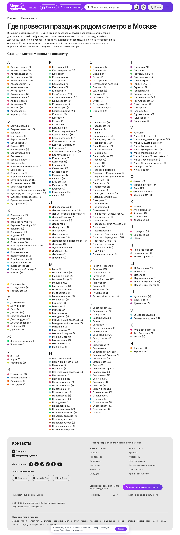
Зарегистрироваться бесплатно (142, 487)
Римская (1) (99, 286)
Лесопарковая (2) (62, 220)
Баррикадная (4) (19, 139)
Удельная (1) (140, 132)
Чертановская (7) (143, 253)
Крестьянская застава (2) (66, 151)
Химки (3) (138, 206)
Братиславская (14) (21, 186)
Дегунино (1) (17, 305)
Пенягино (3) (100, 152)
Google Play (43, 478)
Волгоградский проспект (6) (26, 245)
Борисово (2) (17, 169)
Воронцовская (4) (20, 262)
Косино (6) (58, 121)
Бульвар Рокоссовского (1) (25, 196)
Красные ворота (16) (64, 141)
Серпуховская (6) (102, 338)
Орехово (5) (99, 94)
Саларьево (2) (100, 314)
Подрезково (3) (101, 207)
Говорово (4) (17, 284)
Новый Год (95, 469)
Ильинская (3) (18, 381)
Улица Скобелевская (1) (146, 159)
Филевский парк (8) (144, 184)
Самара (34, 524)
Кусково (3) (58, 188)
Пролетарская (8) (102, 230)
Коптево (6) (59, 117)
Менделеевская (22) (63, 296)
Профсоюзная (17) (103, 247)
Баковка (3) (16, 132)
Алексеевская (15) (20, 84)
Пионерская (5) (101, 186)
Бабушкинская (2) (20, 125)
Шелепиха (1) (140, 271)
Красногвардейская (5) (65, 131)
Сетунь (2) (98, 341)
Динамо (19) (17, 312)
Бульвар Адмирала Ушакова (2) (28, 190)
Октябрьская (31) (102, 80)
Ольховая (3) (100, 90)
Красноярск (109, 521)
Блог (115, 495)
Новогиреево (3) (61, 395)
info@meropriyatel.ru (27, 455)
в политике (77, 530)
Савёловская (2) (102, 311)
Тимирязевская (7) (143, 94)
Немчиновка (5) (61, 378)
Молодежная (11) (61, 330)
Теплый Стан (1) (142, 84)
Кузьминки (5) (60, 168)
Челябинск (51, 524)
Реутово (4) (99, 276)
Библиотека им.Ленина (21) (25, 166)
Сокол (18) (98, 365)
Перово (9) (99, 166)
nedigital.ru (37, 506)
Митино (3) (58, 309)
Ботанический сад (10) (23, 180)
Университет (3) (142, 166)
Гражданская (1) (19, 287)
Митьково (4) (60, 313)
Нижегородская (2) (63, 385)
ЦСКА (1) (138, 238)
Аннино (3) (16, 107)
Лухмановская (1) (62, 247)
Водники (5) (17, 235)
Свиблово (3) (100, 324)
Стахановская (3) (102, 392)
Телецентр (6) (141, 80)
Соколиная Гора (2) (103, 368)
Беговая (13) (17, 146)
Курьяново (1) (60, 185)
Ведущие (94, 473)
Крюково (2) (59, 165)
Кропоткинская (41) (63, 154)
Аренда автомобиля (139, 473)
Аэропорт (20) (18, 114)
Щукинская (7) (141, 303)
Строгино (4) (100, 399)
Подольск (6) (100, 203)
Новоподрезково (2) (64, 419)
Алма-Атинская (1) (20, 87)
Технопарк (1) (141, 90)
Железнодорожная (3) (22, 341)
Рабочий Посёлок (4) (105, 265)
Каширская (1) (60, 84)
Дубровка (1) (17, 326)
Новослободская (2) (63, 422)
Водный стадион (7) (21, 238)
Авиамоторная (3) (20, 70)
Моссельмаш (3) (61, 343)
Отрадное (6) (100, 104)
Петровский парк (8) (104, 169)
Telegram (21, 451)
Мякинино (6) (60, 346)
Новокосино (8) (61, 405)
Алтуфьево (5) (18, 90)
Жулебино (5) (17, 344)
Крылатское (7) (61, 158)
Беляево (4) (17, 156)
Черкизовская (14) (143, 249)
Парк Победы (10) (103, 146)
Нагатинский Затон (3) (65, 361)
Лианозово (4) (60, 234)
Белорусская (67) (20, 152)
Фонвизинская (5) (143, 191)
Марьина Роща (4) (62, 276)
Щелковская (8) (142, 296)
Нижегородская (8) (63, 382)
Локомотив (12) (61, 237)
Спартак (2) (99, 385)
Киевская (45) (60, 87)
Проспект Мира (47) (104, 240)
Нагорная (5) (59, 365)
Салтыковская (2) (102, 317)
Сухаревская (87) (102, 405)
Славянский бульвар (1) (106, 355)
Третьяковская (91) (144, 97)
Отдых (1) (98, 100)
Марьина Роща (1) (62, 279)
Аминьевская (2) (19, 94)
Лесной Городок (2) (63, 217)
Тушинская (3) (141, 117)
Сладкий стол (136, 469)
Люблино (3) (59, 254)
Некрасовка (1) (60, 375)
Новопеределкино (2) (64, 412)
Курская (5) (58, 178)
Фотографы (134, 457)
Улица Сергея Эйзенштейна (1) (150, 156)
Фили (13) (138, 188)
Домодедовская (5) (21, 322)
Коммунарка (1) (61, 107)
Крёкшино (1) (59, 148)
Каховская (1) (59, 73)
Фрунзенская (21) (143, 194)
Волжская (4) (17, 249)
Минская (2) (59, 306)
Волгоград (46, 521)
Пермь (163, 521)
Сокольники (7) (101, 375)
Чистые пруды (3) (143, 256)
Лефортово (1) (60, 223)
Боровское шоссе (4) (22, 176)
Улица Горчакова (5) (145, 146)
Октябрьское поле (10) (105, 84)
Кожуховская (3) (61, 100)
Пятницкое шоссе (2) (105, 254)
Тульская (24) (141, 111)
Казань (84, 521)
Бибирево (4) (17, 163)
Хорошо (121, 529)
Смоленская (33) (102, 361)
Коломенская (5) (61, 104)
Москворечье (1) (61, 340)
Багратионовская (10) (22, 129)
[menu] (167, 7)
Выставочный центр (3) (23, 269)
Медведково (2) (61, 292)
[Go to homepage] (19, 7)
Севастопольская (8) (104, 328)
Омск (155, 521)
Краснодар (95, 521)
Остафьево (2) (101, 97)
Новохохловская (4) (63, 426)
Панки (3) (98, 132)
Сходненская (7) (102, 409)
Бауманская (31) (19, 142)
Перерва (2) (99, 159)
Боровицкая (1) (19, 173)
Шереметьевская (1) (144, 278)
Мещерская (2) (60, 299)
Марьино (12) (59, 282)
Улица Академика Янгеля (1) (149, 142)
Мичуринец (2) (60, 316)
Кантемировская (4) (63, 70)
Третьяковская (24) (144, 100)
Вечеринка (95, 461)
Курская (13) (59, 181)
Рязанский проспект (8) (106, 296)
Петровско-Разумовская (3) (108, 173)
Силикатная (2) (101, 345)
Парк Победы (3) (102, 142)
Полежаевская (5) (103, 217)
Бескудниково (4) (20, 159)
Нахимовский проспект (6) (67, 372)
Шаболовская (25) (143, 268)
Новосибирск (143, 521)
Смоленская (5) (101, 358)
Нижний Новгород (126, 521)
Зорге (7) (15, 359)
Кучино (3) (58, 195)
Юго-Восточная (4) (144, 329)
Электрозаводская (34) (146, 318)
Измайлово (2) (18, 374)
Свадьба (94, 452)
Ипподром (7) (18, 384)
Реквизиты (95, 495)
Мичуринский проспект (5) (67, 323)
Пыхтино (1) (99, 250)
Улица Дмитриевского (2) (148, 149)
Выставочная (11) (20, 265)
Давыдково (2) (18, 302)
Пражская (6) (100, 220)
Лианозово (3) (60, 230)
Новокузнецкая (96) (63, 409)
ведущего (46, 46)
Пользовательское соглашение (27, 495)
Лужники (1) (59, 244)
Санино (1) (98, 321)
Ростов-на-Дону (20, 524)
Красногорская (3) (62, 134)
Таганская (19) (141, 67)
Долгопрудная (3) (20, 319)
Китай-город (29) (62, 94)
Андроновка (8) (19, 100)
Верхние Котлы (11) (21, 221)
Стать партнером (71, 7)
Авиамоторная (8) (20, 67)
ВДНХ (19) (16, 218)
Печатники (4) (101, 180)
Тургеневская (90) (143, 114)
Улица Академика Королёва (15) (151, 139)
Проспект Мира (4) (104, 244)
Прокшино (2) (100, 227)
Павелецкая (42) (102, 125)
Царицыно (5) (141, 231)
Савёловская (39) (102, 307)
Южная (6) (139, 336)
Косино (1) (58, 124)
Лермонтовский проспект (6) (69, 213)
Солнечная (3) (100, 378)
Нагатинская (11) (61, 358)
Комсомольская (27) (63, 111)
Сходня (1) (98, 412)
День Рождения (98, 448)
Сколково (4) (100, 348)
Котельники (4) (60, 127)
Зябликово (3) (18, 362)
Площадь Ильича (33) (105, 196)
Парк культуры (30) (104, 139)
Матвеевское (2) (61, 286)
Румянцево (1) (101, 292)
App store (23, 478)
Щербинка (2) (141, 299)
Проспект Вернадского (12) (108, 237)
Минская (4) (59, 303)
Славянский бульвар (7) (106, 351)
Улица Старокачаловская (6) (149, 163)
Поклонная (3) (101, 210)
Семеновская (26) (103, 334)
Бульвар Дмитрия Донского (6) (28, 193)
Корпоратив (96, 457)
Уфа (42, 524)
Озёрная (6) (99, 70)
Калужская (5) (60, 67)
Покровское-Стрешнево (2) (108, 213)
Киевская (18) (60, 90)
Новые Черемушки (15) (65, 429)
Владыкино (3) (18, 232)
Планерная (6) (101, 190)
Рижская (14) (100, 282)
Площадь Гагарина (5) (105, 193)
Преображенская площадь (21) (110, 223)
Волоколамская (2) (21, 252)
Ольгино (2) (99, 87)
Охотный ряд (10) (102, 107)
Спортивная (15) (102, 388)
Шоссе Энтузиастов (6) (146, 285)
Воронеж (58, 521)
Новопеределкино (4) (64, 415)
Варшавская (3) (19, 215)
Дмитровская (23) (20, 316)
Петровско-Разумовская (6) (109, 176)
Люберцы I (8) (60, 250)
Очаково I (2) (100, 111)
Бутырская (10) (18, 203)
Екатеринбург (72, 521)
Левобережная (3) (62, 207)
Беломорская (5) (19, 149)
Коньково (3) (59, 114)
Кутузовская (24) (61, 192)
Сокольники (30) (102, 372)
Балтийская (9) (18, 136)
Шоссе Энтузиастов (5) (146, 281)
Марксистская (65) (62, 272)
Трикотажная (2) (142, 104)
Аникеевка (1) (18, 104)
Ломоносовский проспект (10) (69, 240)
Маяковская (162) (62, 289)
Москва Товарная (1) (64, 333)
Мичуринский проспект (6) (67, 319)
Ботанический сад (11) (23, 183)
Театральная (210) (143, 73)
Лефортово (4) (60, 227)
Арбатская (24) (18, 111)
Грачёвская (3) (18, 290)
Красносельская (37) (64, 138)
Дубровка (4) (17, 329)
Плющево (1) (100, 200)
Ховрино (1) (140, 213)
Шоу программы (137, 461)
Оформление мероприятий (142, 465)
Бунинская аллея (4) (21, 200)
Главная (11, 18)
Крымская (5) (59, 161)
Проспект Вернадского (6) (108, 234)
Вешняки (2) (17, 228)
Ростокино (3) (101, 289)
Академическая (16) (21, 80)
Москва (32, 7)
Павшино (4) (100, 129)
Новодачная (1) (60, 402)
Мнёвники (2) (60, 326)
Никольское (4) (61, 388)
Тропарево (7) (141, 107)
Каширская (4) (60, 77)
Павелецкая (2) (101, 122)
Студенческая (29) (103, 402)
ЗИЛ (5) (14, 356)
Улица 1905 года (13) (145, 136)
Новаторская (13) (62, 392)
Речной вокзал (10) (103, 279)
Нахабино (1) (59, 368)
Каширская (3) (60, 80)
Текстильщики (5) (143, 77)
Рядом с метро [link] (29, 18)
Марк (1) (57, 269)
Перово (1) (99, 163)
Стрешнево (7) (101, 395)
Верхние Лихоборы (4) (23, 225)
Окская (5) (98, 77)
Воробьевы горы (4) (21, 259)
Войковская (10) (19, 242)
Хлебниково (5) (142, 209)
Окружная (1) (100, 73)
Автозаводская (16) (21, 73)
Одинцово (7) (100, 67)
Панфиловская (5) (103, 136)
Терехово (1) (140, 87)
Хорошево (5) (141, 220)
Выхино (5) (16, 272)
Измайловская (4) (20, 377)
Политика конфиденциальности (142, 495)
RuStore (63, 478)
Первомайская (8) (103, 156)
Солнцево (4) (100, 382)
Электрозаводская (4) (146, 314)
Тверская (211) (141, 70)
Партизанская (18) (103, 149)
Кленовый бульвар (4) (64, 97)
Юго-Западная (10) (143, 333)
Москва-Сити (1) (61, 336)
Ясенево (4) (140, 348)
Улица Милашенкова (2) (147, 152)
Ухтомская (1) (141, 169)
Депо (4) (15, 309)
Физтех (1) (139, 181)
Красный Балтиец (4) (64, 144)
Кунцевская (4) (60, 171)
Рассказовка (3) (102, 272)
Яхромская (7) (141, 351)
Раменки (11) (100, 269)
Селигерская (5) (101, 331)
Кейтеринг (95, 465)
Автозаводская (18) (21, 77)
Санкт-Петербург (30, 521)
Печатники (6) (101, 183)
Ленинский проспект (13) (66, 210)
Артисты (133, 452)
